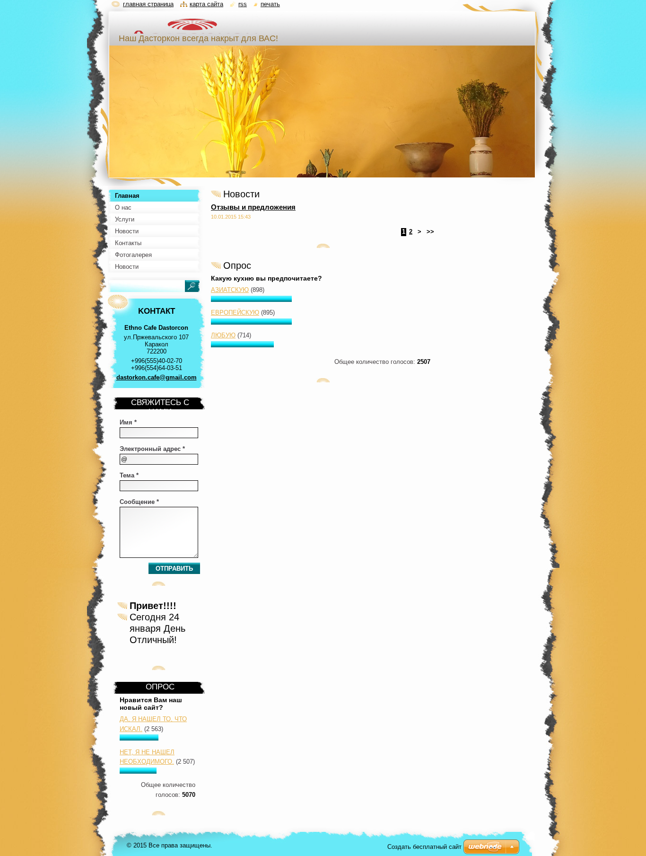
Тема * (129, 475)
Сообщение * (139, 501)
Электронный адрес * (152, 448)
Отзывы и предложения (253, 207)
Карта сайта (206, 4)
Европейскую (235, 312)
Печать (270, 4)
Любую (223, 335)
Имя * (128, 422)
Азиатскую (230, 289)
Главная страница (148, 4)
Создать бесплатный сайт (424, 846)
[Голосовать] (251, 299)
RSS (242, 4)
